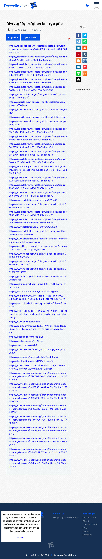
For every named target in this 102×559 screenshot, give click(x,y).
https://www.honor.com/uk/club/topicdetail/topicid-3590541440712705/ (37, 96)
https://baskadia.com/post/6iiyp (26, 336)
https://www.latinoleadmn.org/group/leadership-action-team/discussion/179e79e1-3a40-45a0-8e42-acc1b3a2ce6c (38, 376)
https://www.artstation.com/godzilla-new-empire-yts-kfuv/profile (38, 123)
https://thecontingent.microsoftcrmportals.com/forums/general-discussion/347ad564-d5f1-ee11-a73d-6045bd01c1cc (38, 49)
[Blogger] (78, 60)
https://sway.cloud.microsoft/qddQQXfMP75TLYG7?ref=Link (38, 305)
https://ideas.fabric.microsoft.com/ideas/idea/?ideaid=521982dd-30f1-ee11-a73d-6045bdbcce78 (38, 179)
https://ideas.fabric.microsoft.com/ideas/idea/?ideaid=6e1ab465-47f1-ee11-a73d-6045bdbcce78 (38, 138)
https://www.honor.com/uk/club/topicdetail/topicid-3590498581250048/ (37, 255)
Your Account (89, 524)
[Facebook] (78, 35)
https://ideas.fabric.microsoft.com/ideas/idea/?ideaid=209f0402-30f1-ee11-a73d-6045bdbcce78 (38, 194)
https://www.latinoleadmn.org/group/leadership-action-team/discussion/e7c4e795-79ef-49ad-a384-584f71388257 (38, 420)
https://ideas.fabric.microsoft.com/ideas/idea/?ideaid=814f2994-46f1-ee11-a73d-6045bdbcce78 (38, 130)
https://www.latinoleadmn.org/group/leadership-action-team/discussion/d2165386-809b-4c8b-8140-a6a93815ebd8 (38, 398)
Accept (21, 537)
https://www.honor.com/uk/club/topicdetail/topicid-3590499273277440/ (37, 263)
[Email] (78, 48)
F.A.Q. (85, 527)
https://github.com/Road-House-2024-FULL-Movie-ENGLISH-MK (37, 285)
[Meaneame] (84, 73)
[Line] (78, 73)
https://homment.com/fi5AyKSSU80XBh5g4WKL (34, 291)
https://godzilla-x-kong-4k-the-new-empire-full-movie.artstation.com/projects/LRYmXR (38, 248)
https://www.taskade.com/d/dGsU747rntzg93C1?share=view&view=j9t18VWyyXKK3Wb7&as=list (38, 367)
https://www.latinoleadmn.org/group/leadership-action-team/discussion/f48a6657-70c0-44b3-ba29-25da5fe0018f (38, 452)
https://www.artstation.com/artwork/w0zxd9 (33, 226)
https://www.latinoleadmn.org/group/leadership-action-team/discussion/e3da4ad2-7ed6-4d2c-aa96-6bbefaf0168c (38, 463)
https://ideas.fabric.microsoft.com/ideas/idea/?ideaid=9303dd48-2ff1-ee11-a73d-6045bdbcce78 (38, 186)
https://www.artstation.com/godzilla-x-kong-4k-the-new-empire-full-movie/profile (38, 240)
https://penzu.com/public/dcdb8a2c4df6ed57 (33, 357)
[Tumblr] (84, 54)
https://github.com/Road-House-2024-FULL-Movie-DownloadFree (38, 278)
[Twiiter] (84, 35)
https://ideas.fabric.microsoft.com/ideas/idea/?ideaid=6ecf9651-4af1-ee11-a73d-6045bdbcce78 (38, 145)
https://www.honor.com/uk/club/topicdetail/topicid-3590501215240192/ (37, 270)
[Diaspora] (78, 79)
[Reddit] (84, 48)
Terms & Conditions (65, 555)
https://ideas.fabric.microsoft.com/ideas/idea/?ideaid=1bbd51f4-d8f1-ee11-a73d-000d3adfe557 (38, 73)
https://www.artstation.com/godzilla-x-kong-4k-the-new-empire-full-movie (38, 233)
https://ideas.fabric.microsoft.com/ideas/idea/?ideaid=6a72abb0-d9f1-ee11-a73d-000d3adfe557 (38, 88)
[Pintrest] (78, 54)
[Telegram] (78, 41)
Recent (86, 531)
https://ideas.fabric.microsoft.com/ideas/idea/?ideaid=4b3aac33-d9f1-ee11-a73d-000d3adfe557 (38, 81)
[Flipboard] (84, 67)
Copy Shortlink (30, 37)
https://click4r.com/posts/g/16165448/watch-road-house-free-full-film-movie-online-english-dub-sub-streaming (38, 314)
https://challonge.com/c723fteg (26, 341)
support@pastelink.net (65, 517)
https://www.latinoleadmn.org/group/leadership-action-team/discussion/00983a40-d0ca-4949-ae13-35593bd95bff (38, 409)
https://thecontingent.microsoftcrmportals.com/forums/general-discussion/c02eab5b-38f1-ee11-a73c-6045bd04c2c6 (38, 170)
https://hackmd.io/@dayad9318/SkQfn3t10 (31, 361)
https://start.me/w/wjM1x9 (23, 345)
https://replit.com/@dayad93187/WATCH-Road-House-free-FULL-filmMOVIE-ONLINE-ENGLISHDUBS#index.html (38, 329)
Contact (87, 534)
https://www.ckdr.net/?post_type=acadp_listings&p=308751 (38, 351)
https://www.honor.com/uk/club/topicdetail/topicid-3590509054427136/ (37, 206)
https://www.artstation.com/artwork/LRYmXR (33, 200)
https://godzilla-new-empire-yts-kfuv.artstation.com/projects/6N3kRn (38, 103)
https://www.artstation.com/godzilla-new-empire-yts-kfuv (38, 111)
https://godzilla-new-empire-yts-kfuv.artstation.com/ (38, 117)
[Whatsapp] (84, 41)
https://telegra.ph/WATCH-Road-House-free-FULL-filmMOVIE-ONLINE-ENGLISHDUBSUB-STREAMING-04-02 (37, 297)
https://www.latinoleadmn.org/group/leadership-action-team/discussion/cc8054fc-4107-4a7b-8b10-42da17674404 (38, 387)
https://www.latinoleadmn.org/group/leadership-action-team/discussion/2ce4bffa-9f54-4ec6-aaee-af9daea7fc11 (38, 430)
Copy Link (13, 37)
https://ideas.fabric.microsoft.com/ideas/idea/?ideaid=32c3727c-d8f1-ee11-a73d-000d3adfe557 (38, 58)
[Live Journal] (84, 60)
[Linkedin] (78, 67)
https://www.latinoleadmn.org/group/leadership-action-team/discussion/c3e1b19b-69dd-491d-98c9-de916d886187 (38, 441)
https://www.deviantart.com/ (24, 321)
